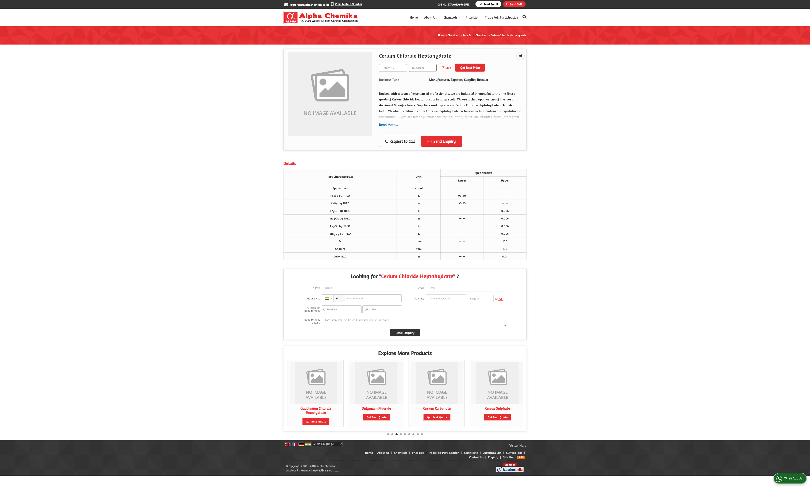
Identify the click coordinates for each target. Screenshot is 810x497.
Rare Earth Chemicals (475, 35)
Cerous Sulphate (437, 408)
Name (316, 288)
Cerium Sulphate (497, 408)
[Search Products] (523, 17)
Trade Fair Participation (501, 17)
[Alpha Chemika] (321, 17)
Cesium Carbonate (376, 408)
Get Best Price (470, 68)
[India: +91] (328, 298)
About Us (430, 17)
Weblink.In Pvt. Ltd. (327, 470)
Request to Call (402, 141)
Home (414, 17)
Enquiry (493, 457)
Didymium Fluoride (316, 408)
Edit (448, 67)
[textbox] (423, 68)
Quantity (419, 298)
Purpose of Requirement (312, 309)
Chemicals (450, 17)
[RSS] (521, 457)
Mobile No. (313, 298)
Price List (472, 17)
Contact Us (476, 457)
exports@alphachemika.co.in (309, 4)
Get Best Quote (316, 417)
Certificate (471, 452)
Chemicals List (492, 452)
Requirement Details (312, 321)
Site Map (508, 457)
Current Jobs (514, 452)
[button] (348, 4)
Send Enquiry (444, 141)
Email (421, 288)
